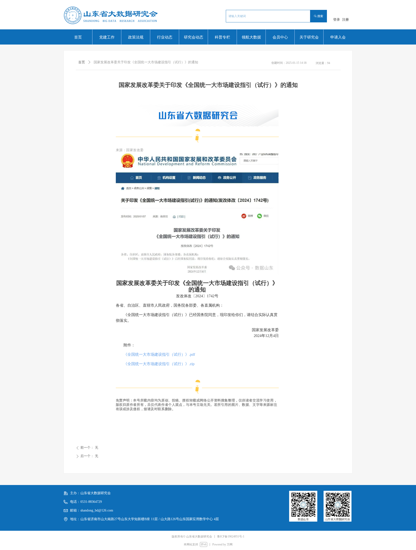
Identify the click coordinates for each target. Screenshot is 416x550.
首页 (81, 62)
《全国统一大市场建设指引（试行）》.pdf (159, 354)
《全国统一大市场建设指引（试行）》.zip (159, 364)
